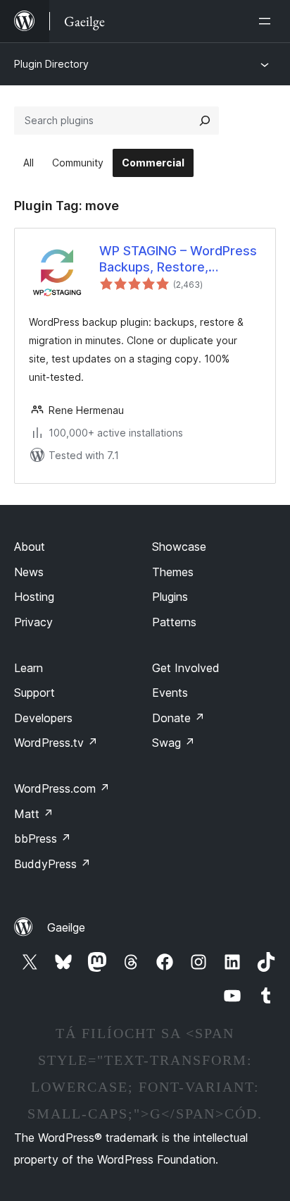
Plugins (170, 597)
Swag (173, 743)
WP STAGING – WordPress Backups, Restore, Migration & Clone (178, 259)
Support (34, 692)
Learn (28, 668)
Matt (33, 814)
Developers (43, 718)
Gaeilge (66, 927)
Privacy (33, 622)
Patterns (174, 622)
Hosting (34, 597)
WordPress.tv (56, 743)
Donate (178, 718)
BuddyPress (52, 864)
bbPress (42, 838)
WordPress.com (62, 788)
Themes (173, 572)
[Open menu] (267, 21)
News (29, 572)
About (29, 546)
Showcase (179, 546)
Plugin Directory (51, 64)
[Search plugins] (205, 120)
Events (170, 692)
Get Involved (186, 668)
